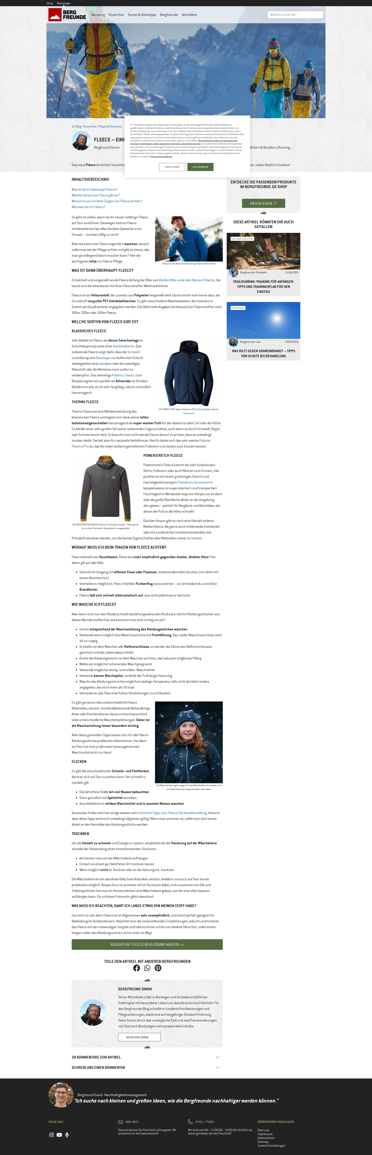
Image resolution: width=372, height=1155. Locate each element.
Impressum (265, 1134)
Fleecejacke (189, 413)
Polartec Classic (123, 375)
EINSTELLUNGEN (172, 167)
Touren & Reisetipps (142, 15)
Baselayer (103, 358)
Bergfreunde (169, 15)
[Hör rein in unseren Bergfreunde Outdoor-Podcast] (67, 1137)
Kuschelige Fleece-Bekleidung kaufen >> (147, 944)
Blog (78, 126)
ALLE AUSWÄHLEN (200, 167)
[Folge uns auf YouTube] (59, 1137)
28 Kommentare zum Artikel (96, 1057)
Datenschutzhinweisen (161, 156)
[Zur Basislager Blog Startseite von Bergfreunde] (68, 14)
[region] (187, 146)
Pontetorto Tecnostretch (195, 482)
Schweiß (134, 352)
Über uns (263, 1130)
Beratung (98, 15)
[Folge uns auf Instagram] (51, 1137)
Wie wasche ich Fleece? (89, 207)
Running (284, 147)
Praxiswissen (238, 307)
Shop (49, 3)
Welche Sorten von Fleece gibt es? (96, 195)
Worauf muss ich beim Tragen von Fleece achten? (107, 201)
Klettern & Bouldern (262, 147)
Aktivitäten (189, 15)
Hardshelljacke (123, 346)
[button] (136, 968)
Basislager (64, 3)
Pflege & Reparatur (110, 126)
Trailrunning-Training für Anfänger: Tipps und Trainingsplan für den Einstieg (263, 286)
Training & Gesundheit (242, 238)
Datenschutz (266, 1138)
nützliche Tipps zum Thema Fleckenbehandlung (172, 813)
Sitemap (263, 1142)
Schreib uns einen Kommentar (98, 1067)
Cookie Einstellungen (271, 1145)
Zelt (197, 423)
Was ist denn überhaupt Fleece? (94, 189)
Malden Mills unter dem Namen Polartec (187, 280)
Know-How (116, 15)
